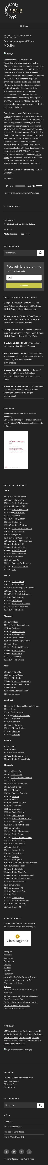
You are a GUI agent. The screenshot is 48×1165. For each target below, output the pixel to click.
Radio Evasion (18, 581)
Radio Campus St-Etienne (23, 588)
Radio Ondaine (18, 844)
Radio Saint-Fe (18, 631)
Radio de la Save (19, 891)
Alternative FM (18, 506)
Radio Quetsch (18, 519)
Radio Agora (17, 822)
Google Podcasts (34, 1034)
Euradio (15, 856)
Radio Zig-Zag (18, 650)
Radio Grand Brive (19, 784)
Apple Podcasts (11, 1037)
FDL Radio (16, 678)
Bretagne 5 (17, 859)
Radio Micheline (19, 547)
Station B (16, 790)
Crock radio (17, 809)
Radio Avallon (18, 815)
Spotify (16, 1034)
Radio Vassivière (19, 553)
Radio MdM (19, 512)
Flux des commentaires (14, 1132)
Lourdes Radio (18, 866)
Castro (13, 1044)
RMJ (14, 569)
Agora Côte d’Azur (20, 566)
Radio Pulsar (16, 774)
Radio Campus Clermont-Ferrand (25, 706)
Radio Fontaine (21, 525)
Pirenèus (16, 731)
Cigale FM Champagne (22, 541)
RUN (14, 749)
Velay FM (16, 722)
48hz (14, 644)
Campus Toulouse (19, 793)
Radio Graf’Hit (18, 500)
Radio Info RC (18, 544)
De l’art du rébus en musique (17, 1005)
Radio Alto (16, 628)
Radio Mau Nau (18, 904)
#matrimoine (8, 178)
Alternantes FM (21, 691)
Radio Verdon (18, 753)
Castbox (30, 1040)
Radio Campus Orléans (22, 837)
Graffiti (14, 780)
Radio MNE (16, 672)
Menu (25, 26)
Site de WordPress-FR (14, 1137)
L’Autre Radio (18, 850)
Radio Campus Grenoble (21, 777)
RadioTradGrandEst (20, 900)
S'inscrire (24, 285)
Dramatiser (9, 961)
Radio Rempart (18, 584)
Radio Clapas (17, 675)
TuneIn (28, 1037)
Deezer (23, 1034)
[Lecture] (7, 186)
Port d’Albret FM (19, 638)
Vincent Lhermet (26, 129)
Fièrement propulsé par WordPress (19, 1159)
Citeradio (16, 734)
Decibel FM (17, 600)
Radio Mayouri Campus (22, 528)
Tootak (22, 1037)
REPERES (23, 151)
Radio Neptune (18, 591)
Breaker (21, 1044)
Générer (7, 964)
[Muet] (33, 186)
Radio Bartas (17, 557)
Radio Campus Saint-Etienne (24, 863)
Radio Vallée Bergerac (21, 818)
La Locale (16, 694)
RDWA (15, 799)
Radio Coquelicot (18, 497)
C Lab (13, 709)
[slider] (39, 185)
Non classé (13, 206)
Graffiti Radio (17, 787)
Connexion (8, 1121)
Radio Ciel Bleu (18, 882)
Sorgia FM (16, 535)
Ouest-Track (17, 853)
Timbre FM (17, 522)
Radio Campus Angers (22, 878)
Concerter (8, 958)
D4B (14, 688)
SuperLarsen (17, 718)
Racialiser (8, 974)
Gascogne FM (18, 897)
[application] (24, 185)
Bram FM (16, 516)
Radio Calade (17, 597)
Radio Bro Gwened (20, 503)
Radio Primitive (18, 812)
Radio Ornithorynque (21, 603)
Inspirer (7, 967)
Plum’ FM (16, 847)
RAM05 (15, 560)
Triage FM (16, 907)
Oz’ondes (16, 828)
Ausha (9, 1034)
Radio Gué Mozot (19, 756)
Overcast (22, 1040)
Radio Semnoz (18, 531)
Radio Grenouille (19, 550)
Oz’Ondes (16, 885)
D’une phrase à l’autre (13, 983)
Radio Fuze (17, 653)
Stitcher (35, 1037)
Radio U (15, 796)
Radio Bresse (18, 660)
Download (34, 193)
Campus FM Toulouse (21, 563)
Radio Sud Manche (20, 647)
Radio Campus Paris (21, 759)
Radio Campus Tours (20, 625)
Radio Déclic (17, 869)
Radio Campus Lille (20, 509)
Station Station (18, 728)
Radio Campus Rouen (21, 538)
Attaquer (8, 952)
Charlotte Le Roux (12, 142)
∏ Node (14, 622)
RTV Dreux (16, 806)
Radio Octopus (18, 634)
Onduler (7, 971)
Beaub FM (16, 657)
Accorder (8, 955)
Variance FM (17, 888)
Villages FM (16, 771)
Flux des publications (13, 1127)
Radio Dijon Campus (20, 831)
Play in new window (20, 193)
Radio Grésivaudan (23, 594)
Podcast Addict (10, 1040)
